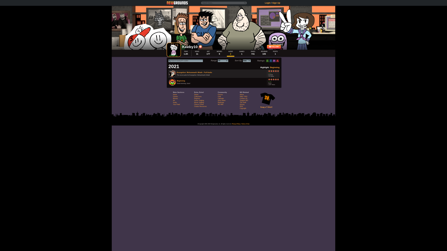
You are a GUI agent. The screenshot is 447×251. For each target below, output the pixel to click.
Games (175, 96)
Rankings (221, 102)
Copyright (243, 108)
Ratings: (261, 61)
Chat (219, 96)
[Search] (245, 3)
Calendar (221, 98)
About (242, 94)
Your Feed (176, 104)
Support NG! (244, 100)
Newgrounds (177, 2)
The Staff (243, 102)
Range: (214, 60)
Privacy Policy (236, 124)
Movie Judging (199, 102)
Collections (198, 96)
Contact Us (243, 98)
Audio (175, 102)
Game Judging (199, 100)
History (242, 104)
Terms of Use (245, 124)
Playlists (197, 98)
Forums (220, 94)
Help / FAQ (243, 96)
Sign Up (276, 3)
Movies (175, 98)
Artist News (222, 100)
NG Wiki (220, 104)
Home (175, 94)
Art (174, 100)
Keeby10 (190, 47)
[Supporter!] (200, 48)
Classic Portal (199, 104)
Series (196, 94)
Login (268, 3)
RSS (241, 106)
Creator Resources (200, 106)
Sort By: (238, 60)
